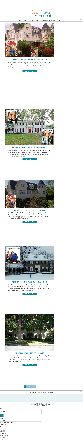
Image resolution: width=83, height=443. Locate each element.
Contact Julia (50, 392)
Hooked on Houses (41, 13)
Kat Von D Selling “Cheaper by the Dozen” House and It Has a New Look (29, 59)
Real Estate (3, 437)
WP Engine (37, 404)
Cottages (2, 431)
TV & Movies (3, 420)
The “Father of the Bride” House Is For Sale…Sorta (29, 353)
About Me (32, 392)
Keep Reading (28, 71)
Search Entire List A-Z (6, 425)
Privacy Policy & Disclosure (40, 392)
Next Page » (32, 386)
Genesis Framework (48, 404)
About (1, 440)
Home (1, 418)
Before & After (4, 435)
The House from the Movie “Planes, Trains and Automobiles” (29, 282)
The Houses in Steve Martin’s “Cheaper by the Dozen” (29, 210)
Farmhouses (3, 433)
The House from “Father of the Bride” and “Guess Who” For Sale (29, 147)
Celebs (1, 427)
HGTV (1, 429)
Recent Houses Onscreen (6, 422)
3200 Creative (44, 405)
